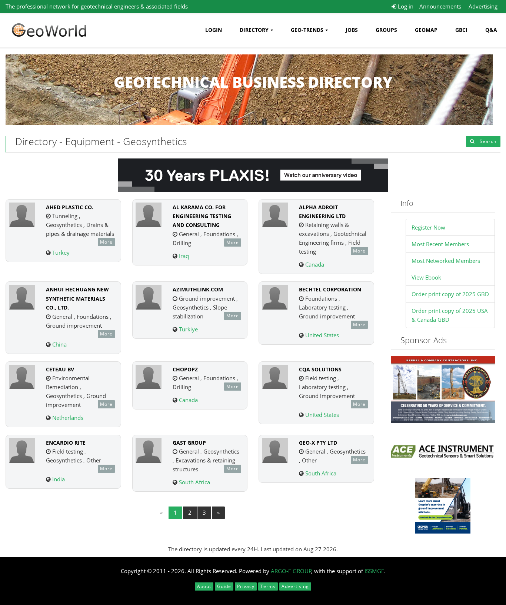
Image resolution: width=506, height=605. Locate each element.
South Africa (194, 482)
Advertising (483, 6)
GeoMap (426, 29)
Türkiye (188, 329)
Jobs (352, 29)
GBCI (461, 29)
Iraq (184, 256)
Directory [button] (254, 29)
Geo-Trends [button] (307, 29)
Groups (386, 29)
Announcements (440, 6)
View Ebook (426, 277)
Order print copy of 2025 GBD (450, 294)
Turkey (61, 252)
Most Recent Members (440, 244)
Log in (404, 6)
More (106, 242)
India (58, 479)
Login (213, 29)
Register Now (428, 227)
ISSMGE (374, 571)
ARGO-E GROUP (291, 571)
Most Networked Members (446, 260)
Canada (314, 264)
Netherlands (67, 417)
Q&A (491, 29)
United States (322, 335)
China (59, 344)
